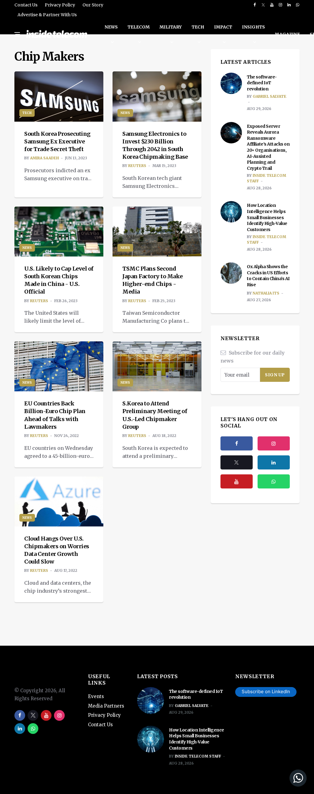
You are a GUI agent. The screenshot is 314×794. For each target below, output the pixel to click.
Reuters (137, 165)
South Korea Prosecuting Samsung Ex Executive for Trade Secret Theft (57, 141)
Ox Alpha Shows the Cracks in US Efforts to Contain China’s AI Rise (268, 275)
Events (96, 696)
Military (170, 27)
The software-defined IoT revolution (262, 83)
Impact (223, 27)
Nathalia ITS (266, 293)
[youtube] (272, 5)
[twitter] (263, 5)
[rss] (274, 462)
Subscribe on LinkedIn (266, 691)
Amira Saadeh (44, 158)
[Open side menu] (17, 34)
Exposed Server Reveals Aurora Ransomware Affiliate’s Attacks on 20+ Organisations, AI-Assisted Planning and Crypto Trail (268, 147)
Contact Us (25, 5)
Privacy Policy (60, 5)
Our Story (92, 5)
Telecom (139, 27)
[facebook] (255, 5)
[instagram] (280, 5)
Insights (253, 27)
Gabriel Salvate (269, 96)
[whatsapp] (298, 5)
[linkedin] (289, 5)
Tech (198, 27)
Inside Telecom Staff (198, 756)
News (111, 27)
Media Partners (106, 706)
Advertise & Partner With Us (47, 14)
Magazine (287, 34)
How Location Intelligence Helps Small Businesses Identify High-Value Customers (267, 217)
